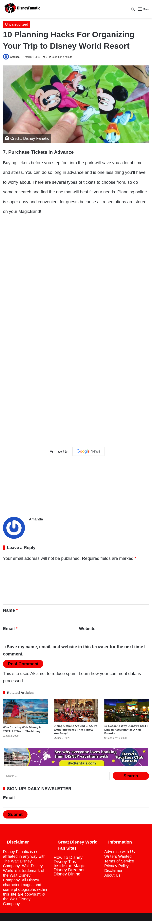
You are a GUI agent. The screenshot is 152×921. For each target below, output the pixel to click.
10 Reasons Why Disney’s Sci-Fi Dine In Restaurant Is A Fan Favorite (126, 729)
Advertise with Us (119, 851)
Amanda (15, 57)
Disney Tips (65, 861)
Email (10, 628)
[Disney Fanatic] (22, 9)
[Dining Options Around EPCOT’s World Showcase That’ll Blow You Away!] (76, 710)
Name (10, 610)
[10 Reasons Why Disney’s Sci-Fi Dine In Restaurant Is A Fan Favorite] (126, 710)
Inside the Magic (69, 865)
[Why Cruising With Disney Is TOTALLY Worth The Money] (25, 711)
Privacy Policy (116, 866)
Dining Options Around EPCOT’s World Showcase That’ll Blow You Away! (75, 729)
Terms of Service (119, 861)
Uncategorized (16, 24)
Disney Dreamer (69, 869)
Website (87, 628)
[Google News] (88, 451)
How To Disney (68, 857)
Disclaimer (113, 870)
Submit (15, 814)
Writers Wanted (118, 856)
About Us (112, 875)
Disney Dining (67, 874)
